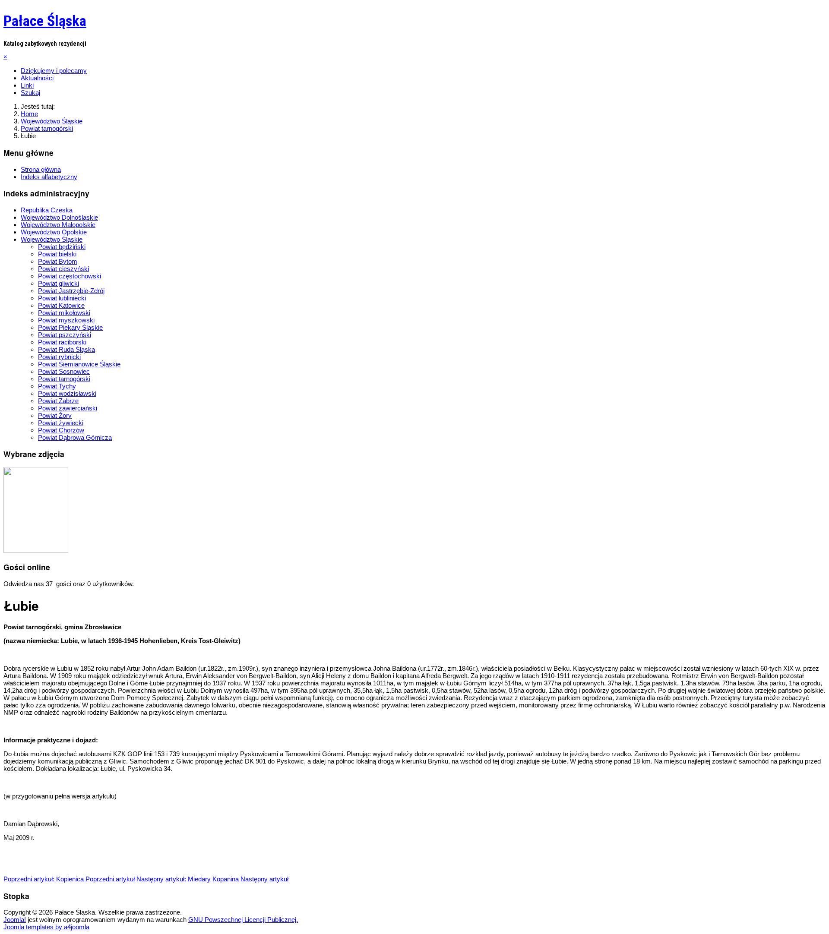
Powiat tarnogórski (64, 378)
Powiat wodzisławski (67, 393)
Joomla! (14, 919)
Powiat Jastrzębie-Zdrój (71, 290)
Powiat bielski (57, 254)
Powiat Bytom (57, 261)
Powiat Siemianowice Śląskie (79, 364)
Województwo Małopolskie (58, 224)
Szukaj (30, 92)
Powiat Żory (55, 415)
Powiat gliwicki (58, 283)
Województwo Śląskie (51, 239)
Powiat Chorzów (61, 430)
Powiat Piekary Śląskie (70, 327)
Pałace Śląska (44, 20)
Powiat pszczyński (64, 334)
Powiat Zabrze (58, 400)
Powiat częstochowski (69, 276)
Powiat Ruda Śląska (66, 349)
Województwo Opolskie (54, 232)
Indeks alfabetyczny (49, 176)
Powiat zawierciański (67, 408)
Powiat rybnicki (59, 356)
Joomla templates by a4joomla (46, 927)
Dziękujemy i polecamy (54, 70)
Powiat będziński (61, 246)
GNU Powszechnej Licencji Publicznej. (243, 919)
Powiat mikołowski (64, 312)
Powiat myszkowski (66, 320)
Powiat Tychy (57, 386)
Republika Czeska (47, 210)
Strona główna (41, 169)
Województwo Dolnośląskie (59, 217)
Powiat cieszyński (63, 268)
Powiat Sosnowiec (64, 371)
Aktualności (37, 78)
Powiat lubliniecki (62, 298)
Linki (27, 85)
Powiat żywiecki (60, 422)
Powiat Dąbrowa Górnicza (75, 437)
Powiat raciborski (62, 342)
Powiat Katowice (61, 305)
